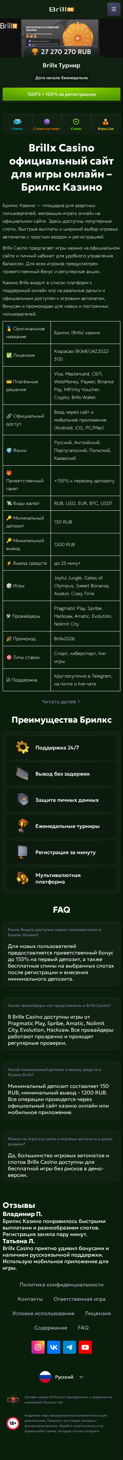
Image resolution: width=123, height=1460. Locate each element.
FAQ (83, 1327)
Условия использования (43, 1313)
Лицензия (98, 1313)
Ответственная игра (79, 1299)
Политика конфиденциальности (62, 1284)
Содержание (50, 1327)
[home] (62, 9)
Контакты (30, 1299)
